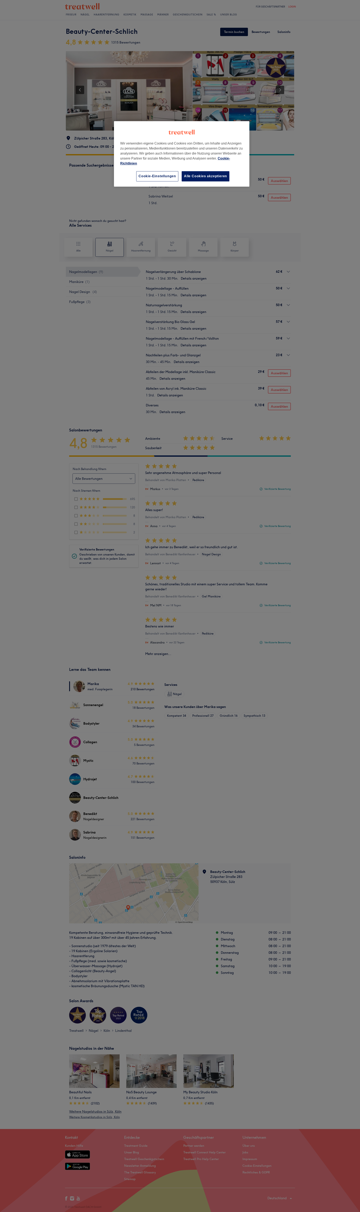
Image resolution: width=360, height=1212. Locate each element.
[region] (181, 153)
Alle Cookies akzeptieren (205, 176)
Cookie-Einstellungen (157, 176)
